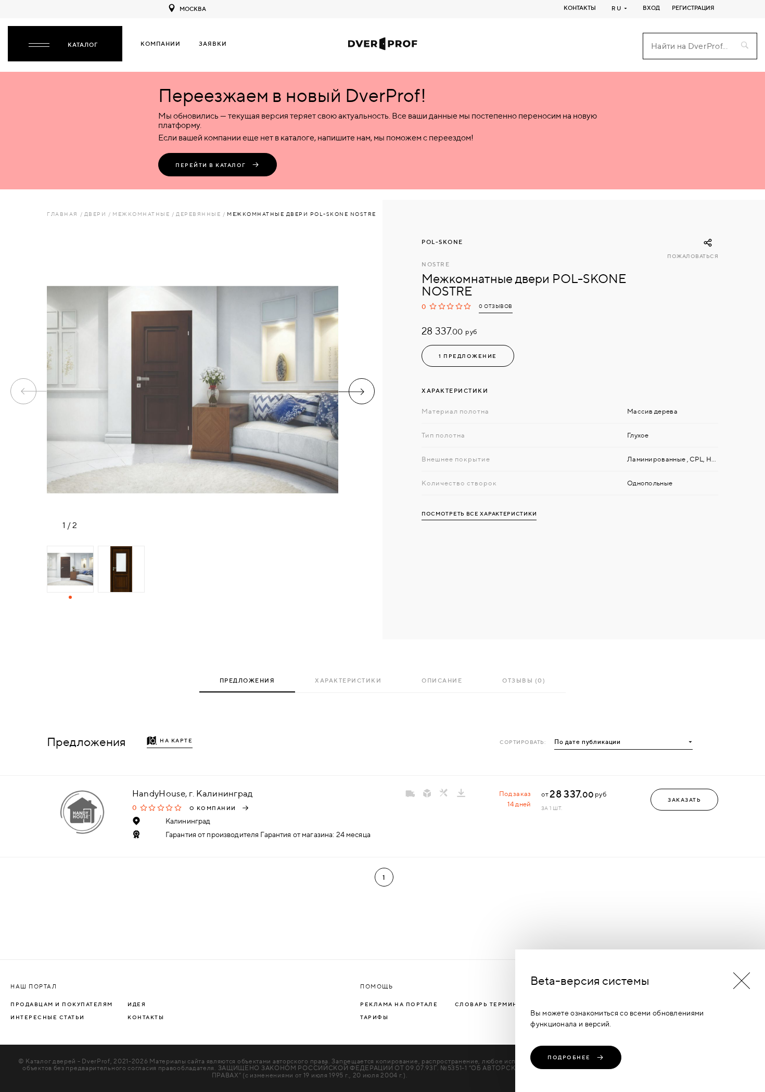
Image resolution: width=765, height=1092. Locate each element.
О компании (212, 808)
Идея (137, 1004)
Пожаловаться (692, 256)
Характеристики (348, 680)
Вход (651, 7)
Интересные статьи (47, 1017)
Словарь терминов (491, 1004)
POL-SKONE (442, 242)
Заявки (213, 44)
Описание (442, 680)
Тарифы (374, 1017)
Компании (161, 44)
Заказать (684, 799)
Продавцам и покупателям (61, 1004)
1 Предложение (468, 356)
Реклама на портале (399, 1004)
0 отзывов (496, 306)
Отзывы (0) (523, 680)
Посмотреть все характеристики (479, 514)
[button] (356, 391)
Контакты (580, 7)
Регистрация (693, 7)
